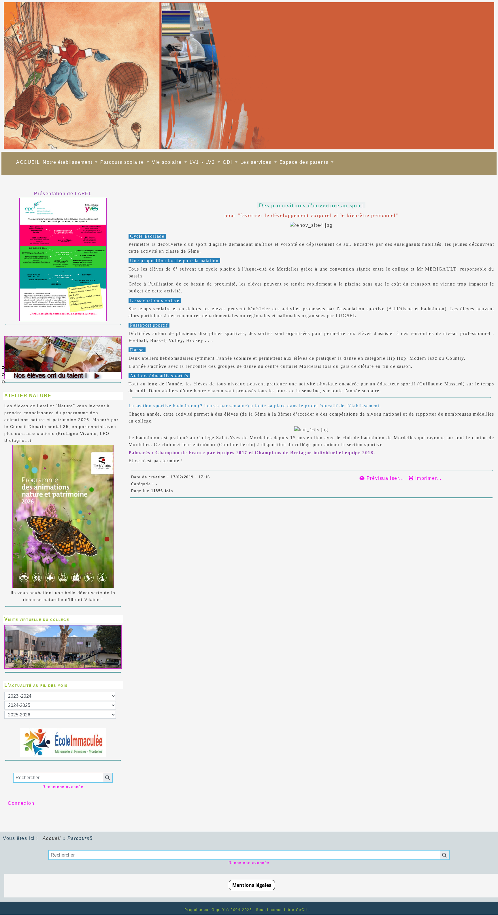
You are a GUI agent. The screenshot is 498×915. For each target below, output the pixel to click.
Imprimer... (428, 478)
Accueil (52, 838)
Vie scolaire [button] (167, 162)
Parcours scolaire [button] (123, 162)
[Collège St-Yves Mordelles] (249, 75)
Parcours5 (133, 193)
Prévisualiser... (385, 478)
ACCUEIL (28, 162)
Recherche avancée (62, 787)
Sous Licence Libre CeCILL (284, 910)
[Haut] (3, 367)
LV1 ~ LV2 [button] (203, 162)
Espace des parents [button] (305, 162)
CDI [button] (228, 162)
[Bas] (3, 382)
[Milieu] (3, 374)
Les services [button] (256, 162)
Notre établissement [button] (68, 162)
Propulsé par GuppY (205, 910)
